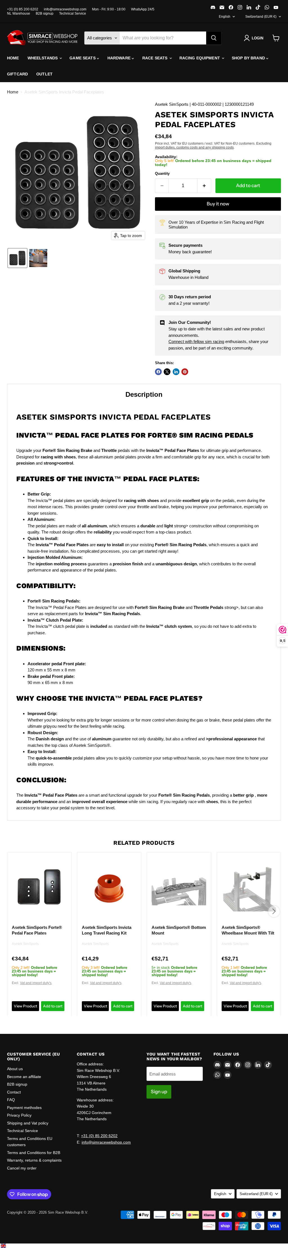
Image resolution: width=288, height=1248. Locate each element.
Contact (14, 1092)
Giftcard (17, 74)
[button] (255, 38)
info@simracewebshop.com (65, 9)
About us (15, 1068)
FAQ (11, 1099)
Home (13, 58)
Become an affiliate (24, 1076)
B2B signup (44, 13)
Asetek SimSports (25, 944)
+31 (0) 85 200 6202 (22, 9)
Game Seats (83, 58)
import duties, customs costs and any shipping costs (194, 147)
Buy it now (218, 204)
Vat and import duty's (35, 983)
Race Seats (155, 58)
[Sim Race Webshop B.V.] (42, 38)
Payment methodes (24, 1107)
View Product (25, 1006)
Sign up (159, 1091)
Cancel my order (22, 1168)
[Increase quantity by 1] (204, 185)
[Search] (213, 38)
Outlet (44, 74)
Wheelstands (43, 58)
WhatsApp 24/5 (142, 9)
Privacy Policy (19, 1115)
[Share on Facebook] (158, 371)
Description (144, 394)
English (224, 17)
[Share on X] (167, 371)
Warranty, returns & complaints (34, 1160)
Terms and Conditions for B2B (33, 1152)
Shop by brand (249, 58)
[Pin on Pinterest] (184, 371)
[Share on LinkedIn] (176, 371)
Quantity (162, 173)
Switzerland (260, 17)
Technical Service (72, 13)
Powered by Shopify (23, 1218)
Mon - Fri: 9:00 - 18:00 (108, 9)
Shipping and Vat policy (27, 1123)
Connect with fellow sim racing (196, 341)
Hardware (119, 58)
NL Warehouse (18, 13)
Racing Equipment (200, 58)
